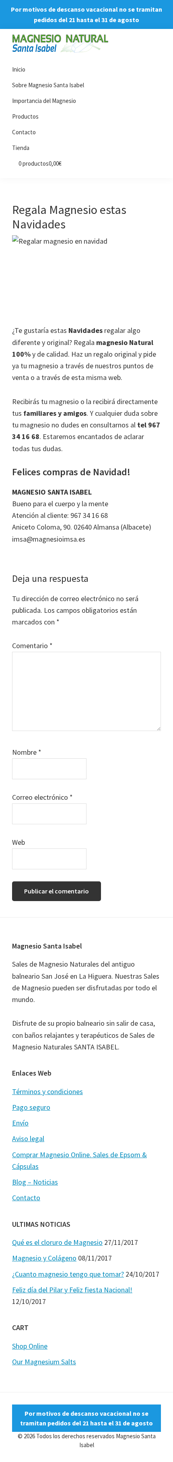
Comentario (32, 645)
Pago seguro (31, 1107)
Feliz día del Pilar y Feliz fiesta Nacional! (72, 1289)
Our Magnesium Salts (44, 1361)
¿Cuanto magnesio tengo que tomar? (68, 1274)
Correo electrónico (42, 797)
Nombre (26, 752)
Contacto (26, 1197)
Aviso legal (28, 1138)
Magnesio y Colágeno (44, 1258)
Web (18, 842)
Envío (20, 1122)
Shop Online (29, 1346)
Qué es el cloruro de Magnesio (57, 1242)
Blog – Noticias (35, 1182)
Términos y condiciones (47, 1091)
